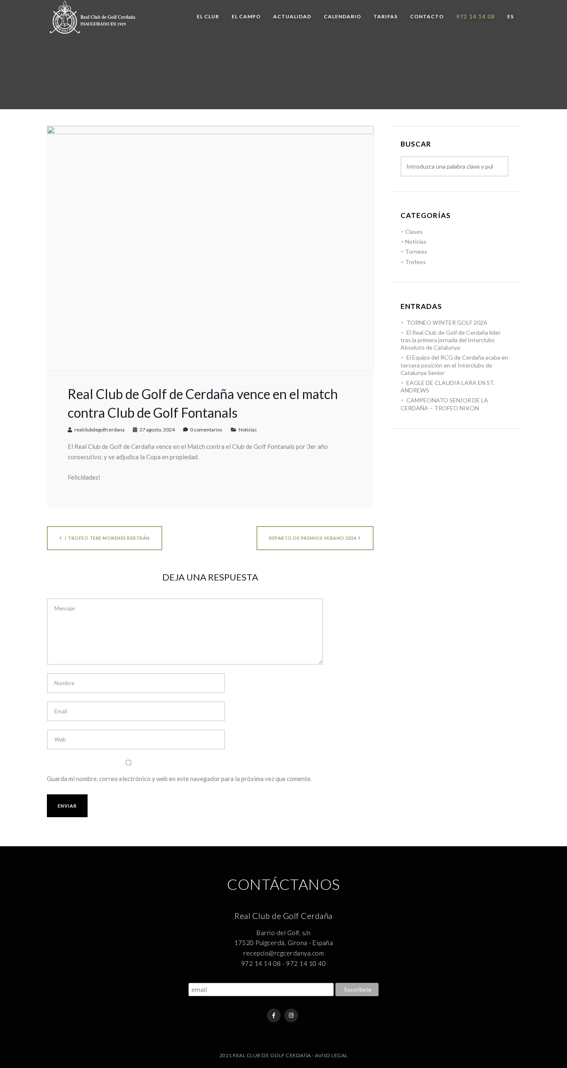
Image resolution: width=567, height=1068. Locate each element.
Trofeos (415, 261)
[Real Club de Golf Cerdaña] (92, 17)
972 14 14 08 (475, 16)
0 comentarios (206, 429)
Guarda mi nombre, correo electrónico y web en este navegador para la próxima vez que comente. (179, 778)
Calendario (342, 16)
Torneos (416, 251)
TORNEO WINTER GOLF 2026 (446, 322)
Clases (414, 231)
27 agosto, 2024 (157, 429)
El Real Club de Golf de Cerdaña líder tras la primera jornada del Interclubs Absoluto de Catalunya (451, 340)
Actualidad (292, 16)
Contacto (427, 16)
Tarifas (386, 16)
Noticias (248, 429)
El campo (246, 16)
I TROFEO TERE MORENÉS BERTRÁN (107, 538)
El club (208, 16)
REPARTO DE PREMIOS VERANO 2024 (312, 538)
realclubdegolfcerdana (99, 429)
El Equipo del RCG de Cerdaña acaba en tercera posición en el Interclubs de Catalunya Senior (454, 365)
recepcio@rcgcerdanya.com (283, 953)
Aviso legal (331, 1055)
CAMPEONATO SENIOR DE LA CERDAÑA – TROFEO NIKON (444, 404)
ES (510, 16)
